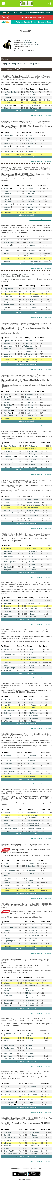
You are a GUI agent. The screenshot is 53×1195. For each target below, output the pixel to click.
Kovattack (7, 670)
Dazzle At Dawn (10, 601)
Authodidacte (8, 755)
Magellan (7, 883)
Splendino (7, 925)
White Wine (8, 721)
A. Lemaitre (32, 763)
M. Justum (30, 1056)
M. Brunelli (29, 143)
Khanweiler (8, 459)
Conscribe (7, 1051)
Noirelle (6, 199)
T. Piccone (30, 194)
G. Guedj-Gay (32, 657)
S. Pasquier (28, 343)
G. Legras (29, 151)
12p (12, 64)
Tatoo (6, 559)
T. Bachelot (31, 245)
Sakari (6, 1041)
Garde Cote (8, 405)
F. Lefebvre (33, 713)
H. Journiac (33, 456)
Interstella (7, 143)
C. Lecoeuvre (31, 212)
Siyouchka (7, 248)
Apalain (6, 1148)
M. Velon (29, 188)
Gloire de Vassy (9, 771)
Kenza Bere (8, 1053)
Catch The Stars (10, 446)
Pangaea (7, 250)
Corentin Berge (32, 515)
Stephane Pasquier (33, 505)
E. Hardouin (30, 199)
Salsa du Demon (10, 1102)
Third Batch (8, 357)
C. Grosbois (34, 1148)
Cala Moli (7, 716)
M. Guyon (33, 291)
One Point (7, 702)
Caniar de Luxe (9, 100)
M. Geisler (26, 40)
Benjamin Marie (32, 818)
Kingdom (7, 191)
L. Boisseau (29, 405)
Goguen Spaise (9, 941)
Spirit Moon (8, 551)
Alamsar (7, 993)
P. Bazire (33, 92)
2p (31, 64)
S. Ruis (28, 154)
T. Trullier (27, 351)
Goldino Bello (8, 136)
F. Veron (33, 307)
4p (33, 64)
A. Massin (28, 362)
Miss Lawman (9, 1059)
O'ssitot (6, 1089)
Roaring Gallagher (10, 291)
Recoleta (7, 351)
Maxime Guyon (32, 812)
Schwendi (7, 1140)
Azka (6, 866)
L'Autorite (7, 826)
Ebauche (7, 812)
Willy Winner (8, 289)
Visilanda (7, 207)
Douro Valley (8, 462)
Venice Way (8, 410)
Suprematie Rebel (10, 1153)
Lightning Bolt (8, 341)
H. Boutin (33, 100)
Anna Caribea (9, 305)
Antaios (6, 196)
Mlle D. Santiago (33, 771)
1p (36, 64)
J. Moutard (33, 943)
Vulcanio (7, 354)
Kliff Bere (7, 943)
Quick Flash (8, 204)
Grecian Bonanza (10, 927)
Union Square (9, 562)
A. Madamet (30, 202)
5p (6, 64)
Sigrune (6, 657)
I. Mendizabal (34, 297)
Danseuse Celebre (10, 828)
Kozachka (7, 349)
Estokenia (7, 141)
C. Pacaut (33, 108)
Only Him (7, 713)
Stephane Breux (33, 823)
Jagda (6, 240)
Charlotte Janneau (33, 513)
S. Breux (32, 564)
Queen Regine (9, 1105)
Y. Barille (29, 1045)
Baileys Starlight (9, 668)
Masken (7, 718)
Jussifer (7, 146)
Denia (6, 138)
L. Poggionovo (31, 207)
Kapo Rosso (8, 416)
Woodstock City (9, 1138)
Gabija (6, 362)
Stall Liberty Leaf (30, 42)
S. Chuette (33, 448)
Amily (6, 302)
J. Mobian (29, 1059)
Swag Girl (7, 611)
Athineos (7, 188)
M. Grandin (34, 97)
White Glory (8, 700)
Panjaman (7, 194)
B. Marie (33, 305)
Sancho (6, 95)
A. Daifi (32, 289)
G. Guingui (30, 1006)
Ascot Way (8, 413)
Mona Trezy (8, 299)
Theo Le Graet (32, 831)
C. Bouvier (32, 570)
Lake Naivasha (9, 149)
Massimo (7, 343)
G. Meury (28, 397)
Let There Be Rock (11, 92)
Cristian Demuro (33, 500)
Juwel (6, 823)
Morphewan (8, 649)
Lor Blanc (7, 202)
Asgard (6, 614)
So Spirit (7, 1135)
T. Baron (30, 649)
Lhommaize (8, 346)
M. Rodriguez (34, 467)
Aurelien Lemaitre (33, 510)
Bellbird (6, 502)
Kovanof (7, 938)
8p (9, 64)
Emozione (7, 1003)
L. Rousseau (33, 718)
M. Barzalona (32, 1094)
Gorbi (6, 307)
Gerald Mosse (32, 815)
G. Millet (29, 146)
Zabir (6, 564)
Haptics (6, 863)
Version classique (26, 1179)
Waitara (7, 603)
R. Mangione (33, 716)
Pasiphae (7, 570)
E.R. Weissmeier (34, 1105)
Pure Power (8, 760)
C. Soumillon (33, 710)
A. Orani (33, 95)
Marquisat (7, 1132)
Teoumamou (8, 768)
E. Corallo (31, 768)
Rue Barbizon (9, 1048)
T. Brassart (30, 1053)
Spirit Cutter (8, 1006)
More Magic (8, 1056)
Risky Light (8, 467)
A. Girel (31, 562)
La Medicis (36, 44)
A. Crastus (28, 410)
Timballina (7, 261)
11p (23, 64)
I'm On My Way (9, 1033)
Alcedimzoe (8, 980)
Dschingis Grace (10, 513)
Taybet (6, 210)
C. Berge (30, 242)
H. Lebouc (30, 196)
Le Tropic (7, 554)
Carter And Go (9, 105)
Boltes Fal (7, 245)
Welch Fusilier (9, 1045)
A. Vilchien (30, 980)
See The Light (9, 242)
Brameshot (8, 996)
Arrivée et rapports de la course (40, 115)
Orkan (6, 310)
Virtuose (7, 400)
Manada (7, 510)
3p (18, 64)
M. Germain (30, 138)
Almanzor (26, 44)
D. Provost (34, 105)
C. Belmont (31, 250)
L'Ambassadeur (9, 456)
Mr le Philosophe (10, 871)
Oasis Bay (7, 662)
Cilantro (6, 108)
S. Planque (33, 464)
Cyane (6, 464)
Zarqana (7, 454)
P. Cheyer (33, 302)
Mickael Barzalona (33, 502)
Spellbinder (8, 567)
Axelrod (6, 652)
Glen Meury (31, 518)
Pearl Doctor (8, 820)
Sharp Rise (8, 1151)
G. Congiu (32, 556)
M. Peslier (30, 670)
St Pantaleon (8, 831)
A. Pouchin (31, 256)
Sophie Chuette (32, 508)
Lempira (7, 500)
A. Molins (31, 611)
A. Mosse (32, 462)
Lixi (5, 766)
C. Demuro (31, 253)
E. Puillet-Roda (32, 261)
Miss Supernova (10, 256)
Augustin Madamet (34, 820)
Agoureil (7, 97)
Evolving (7, 505)
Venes (6, 665)
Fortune (7, 1086)
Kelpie (6, 515)
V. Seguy (33, 103)
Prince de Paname (10, 1091)
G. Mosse (30, 210)
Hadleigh (7, 408)
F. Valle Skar (30, 191)
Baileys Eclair (9, 151)
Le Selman (8, 617)
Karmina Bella (9, 609)
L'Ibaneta (7, 103)
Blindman (7, 1145)
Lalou (6, 758)
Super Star (8, 297)
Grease (6, 397)
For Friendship (9, 1000)
